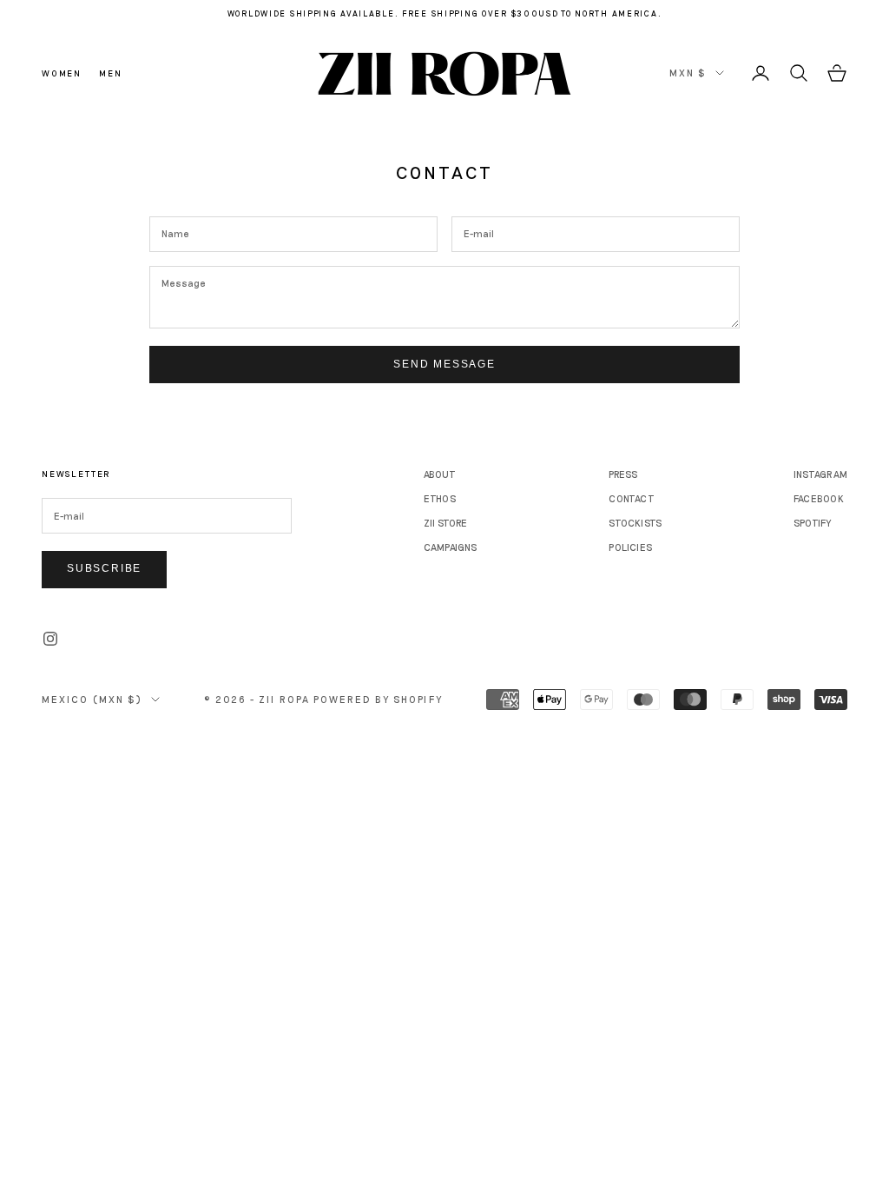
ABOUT (440, 474)
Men (110, 73)
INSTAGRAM (820, 474)
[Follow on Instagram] (50, 638)
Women (62, 73)
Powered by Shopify (378, 699)
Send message (444, 364)
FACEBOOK (819, 498)
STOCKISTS (635, 522)
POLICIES (630, 547)
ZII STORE (446, 522)
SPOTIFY (813, 522)
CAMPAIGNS (450, 547)
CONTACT (632, 498)
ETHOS (440, 498)
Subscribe (104, 568)
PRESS (623, 474)
